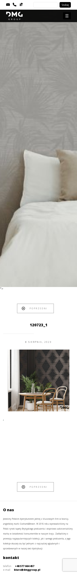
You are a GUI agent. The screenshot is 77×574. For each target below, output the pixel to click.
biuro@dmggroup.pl (27, 570)
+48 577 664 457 (24, 566)
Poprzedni (38, 308)
